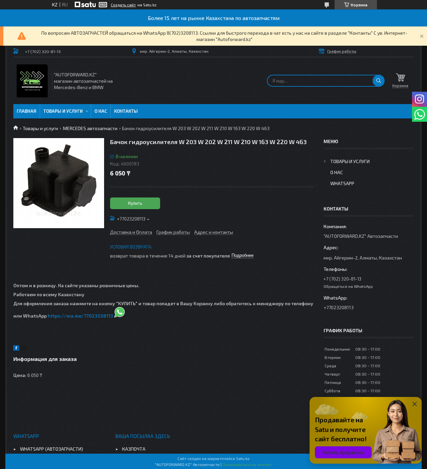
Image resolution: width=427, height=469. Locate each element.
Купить (135, 203)
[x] (23, 349)
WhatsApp (342, 183)
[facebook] (16, 349)
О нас (100, 111)
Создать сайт (123, 4)
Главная (26, 111)
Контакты (126, 111)
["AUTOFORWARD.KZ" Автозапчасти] (32, 80)
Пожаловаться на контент (248, 464)
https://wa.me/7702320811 (79, 316)
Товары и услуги (63, 111)
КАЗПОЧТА (133, 449)
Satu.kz (243, 458)
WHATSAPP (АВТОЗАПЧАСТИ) (51, 449)
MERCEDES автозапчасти (90, 128)
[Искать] (379, 81)
